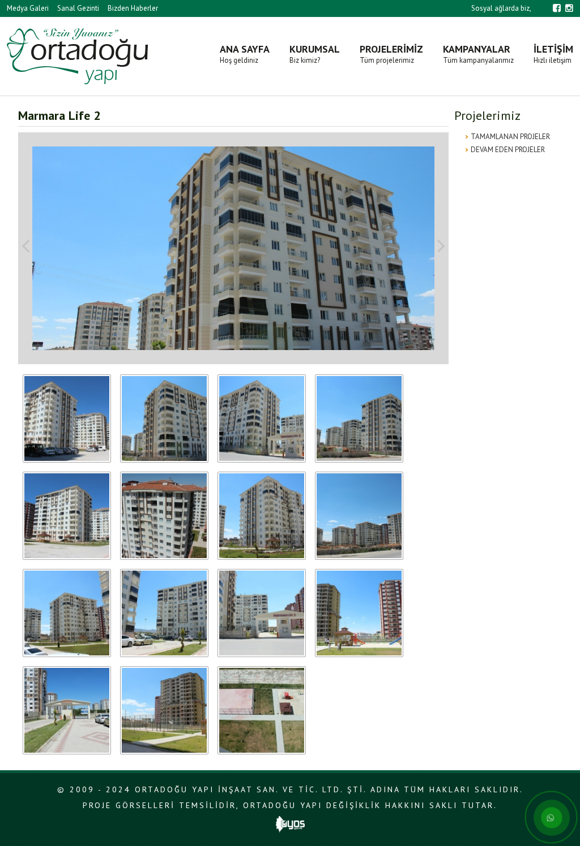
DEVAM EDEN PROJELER (508, 149)
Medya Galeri (28, 8)
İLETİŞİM (553, 53)
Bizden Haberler (133, 8)
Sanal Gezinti (78, 8)
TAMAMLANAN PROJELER (510, 136)
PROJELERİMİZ (391, 53)
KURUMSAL (314, 53)
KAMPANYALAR (478, 53)
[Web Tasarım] (290, 830)
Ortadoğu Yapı (77, 56)
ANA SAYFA (245, 53)
